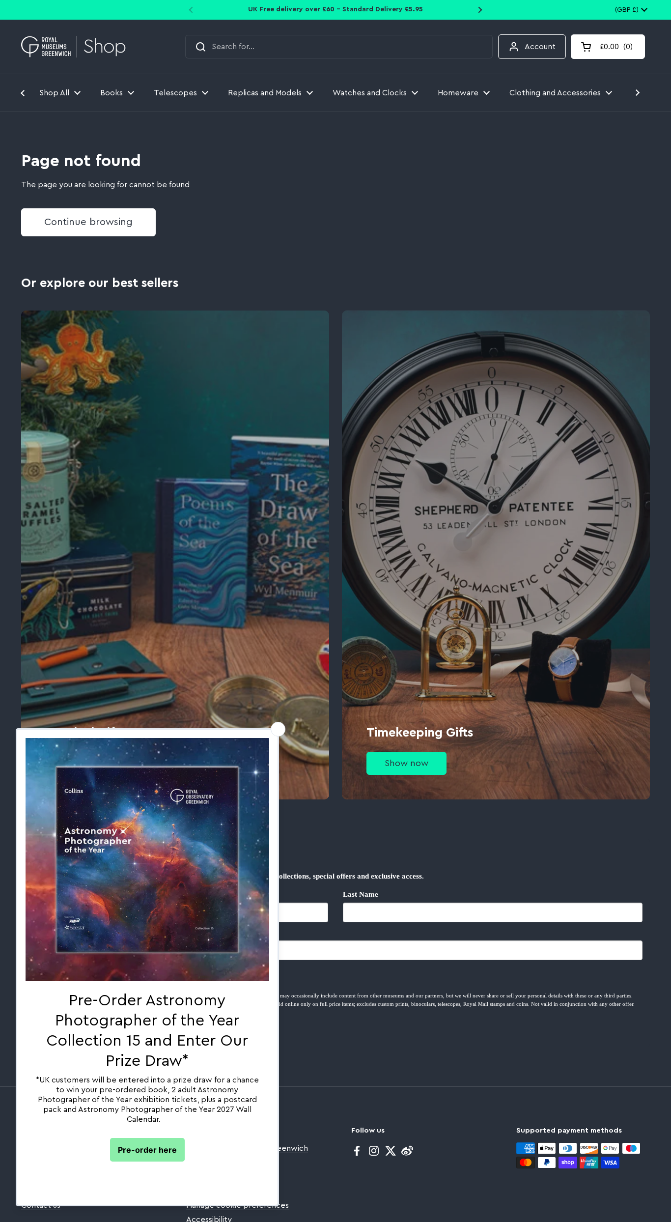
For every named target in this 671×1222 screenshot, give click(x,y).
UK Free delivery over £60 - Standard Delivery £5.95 (335, 9)
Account (540, 47)
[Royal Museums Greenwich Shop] (73, 47)
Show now (406, 763)
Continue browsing (88, 222)
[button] (608, 46)
